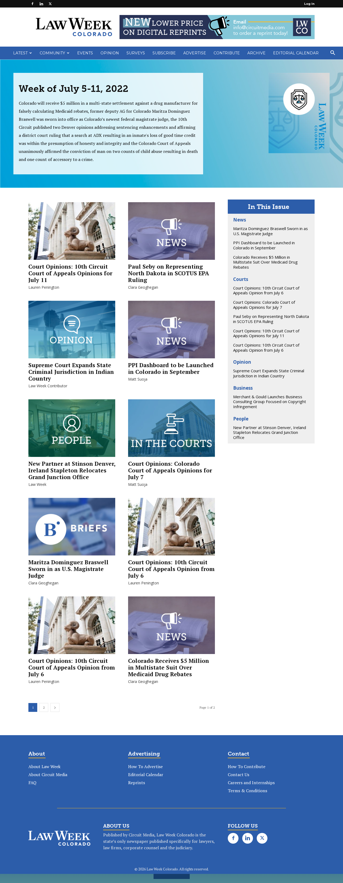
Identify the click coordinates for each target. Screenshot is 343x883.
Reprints (136, 783)
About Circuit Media (47, 774)
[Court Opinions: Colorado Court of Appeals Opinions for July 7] (171, 430)
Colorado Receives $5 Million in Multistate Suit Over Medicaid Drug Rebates (168, 667)
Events (85, 53)
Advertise (194, 53)
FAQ (32, 783)
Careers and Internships (251, 783)
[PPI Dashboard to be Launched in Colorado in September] (171, 332)
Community (52, 53)
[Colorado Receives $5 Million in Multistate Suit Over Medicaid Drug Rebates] (171, 627)
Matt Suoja (137, 379)
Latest (20, 53)
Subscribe (164, 53)
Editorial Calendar (296, 53)
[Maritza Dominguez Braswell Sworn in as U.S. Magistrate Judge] (71, 529)
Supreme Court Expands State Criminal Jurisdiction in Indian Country (71, 371)
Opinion (109, 53)
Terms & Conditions (247, 791)
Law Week (37, 484)
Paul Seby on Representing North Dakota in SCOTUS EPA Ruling (168, 273)
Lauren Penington (43, 287)
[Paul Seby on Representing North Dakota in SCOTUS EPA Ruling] (171, 233)
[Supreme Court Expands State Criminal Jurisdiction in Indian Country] (71, 330)
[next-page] (54, 707)
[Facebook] (32, 3)
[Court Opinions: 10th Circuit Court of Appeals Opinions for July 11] (71, 233)
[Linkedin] (41, 3)
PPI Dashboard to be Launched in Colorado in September (171, 368)
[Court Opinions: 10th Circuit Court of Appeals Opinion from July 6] (171, 529)
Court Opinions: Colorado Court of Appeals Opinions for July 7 (170, 470)
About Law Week (44, 766)
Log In (309, 4)
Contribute (227, 53)
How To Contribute (246, 766)
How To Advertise (145, 766)
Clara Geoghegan (143, 287)
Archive (256, 53)
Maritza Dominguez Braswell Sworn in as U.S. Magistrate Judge (68, 568)
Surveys (135, 53)
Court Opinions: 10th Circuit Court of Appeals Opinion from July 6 (171, 568)
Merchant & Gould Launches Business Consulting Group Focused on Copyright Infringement (269, 401)
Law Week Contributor (47, 385)
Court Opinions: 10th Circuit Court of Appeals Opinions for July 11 (70, 273)
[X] (50, 3)
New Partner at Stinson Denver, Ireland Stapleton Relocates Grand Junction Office (71, 470)
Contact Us (238, 774)
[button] (332, 53)
